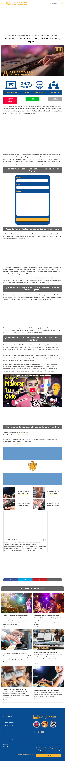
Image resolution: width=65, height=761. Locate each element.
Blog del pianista (7, 728)
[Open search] (62, 3)
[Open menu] (2, 3)
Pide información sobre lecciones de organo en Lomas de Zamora (22, 542)
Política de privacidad (8, 722)
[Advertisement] (32, 21)
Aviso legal (5, 720)
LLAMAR (55, 99)
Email (18, 184)
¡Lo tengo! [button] (48, 755)
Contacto (5, 744)
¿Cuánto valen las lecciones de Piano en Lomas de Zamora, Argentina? (23, 548)
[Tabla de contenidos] (44, 539)
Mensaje (18, 191)
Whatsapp (6, 746)
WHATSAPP (32, 99)
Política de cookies (8, 725)
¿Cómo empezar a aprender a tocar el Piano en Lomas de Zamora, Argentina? (25, 546)
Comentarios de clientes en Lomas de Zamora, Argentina (19, 550)
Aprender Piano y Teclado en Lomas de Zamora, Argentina (20, 544)
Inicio (9, 35)
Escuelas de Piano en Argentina (20, 35)
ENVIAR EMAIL (10, 100)
